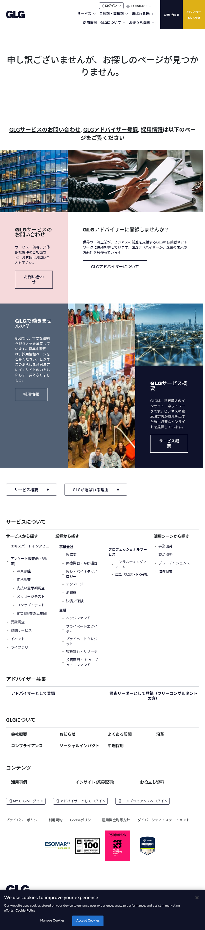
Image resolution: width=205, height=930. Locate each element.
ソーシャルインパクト (80, 746)
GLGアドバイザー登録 (110, 130)
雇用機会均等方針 (116, 820)
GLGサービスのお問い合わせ (44, 130)
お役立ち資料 (152, 782)
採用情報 (152, 130)
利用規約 (55, 820)
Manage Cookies (52, 920)
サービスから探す (22, 536)
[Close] (197, 897)
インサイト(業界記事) (95, 782)
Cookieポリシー (82, 820)
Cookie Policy (25, 910)
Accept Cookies (88, 920)
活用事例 (19, 782)
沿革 (160, 734)
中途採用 (116, 746)
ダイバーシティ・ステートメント (164, 820)
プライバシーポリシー (23, 820)
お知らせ (68, 734)
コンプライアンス (27, 746)
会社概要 (19, 734)
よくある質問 (120, 734)
